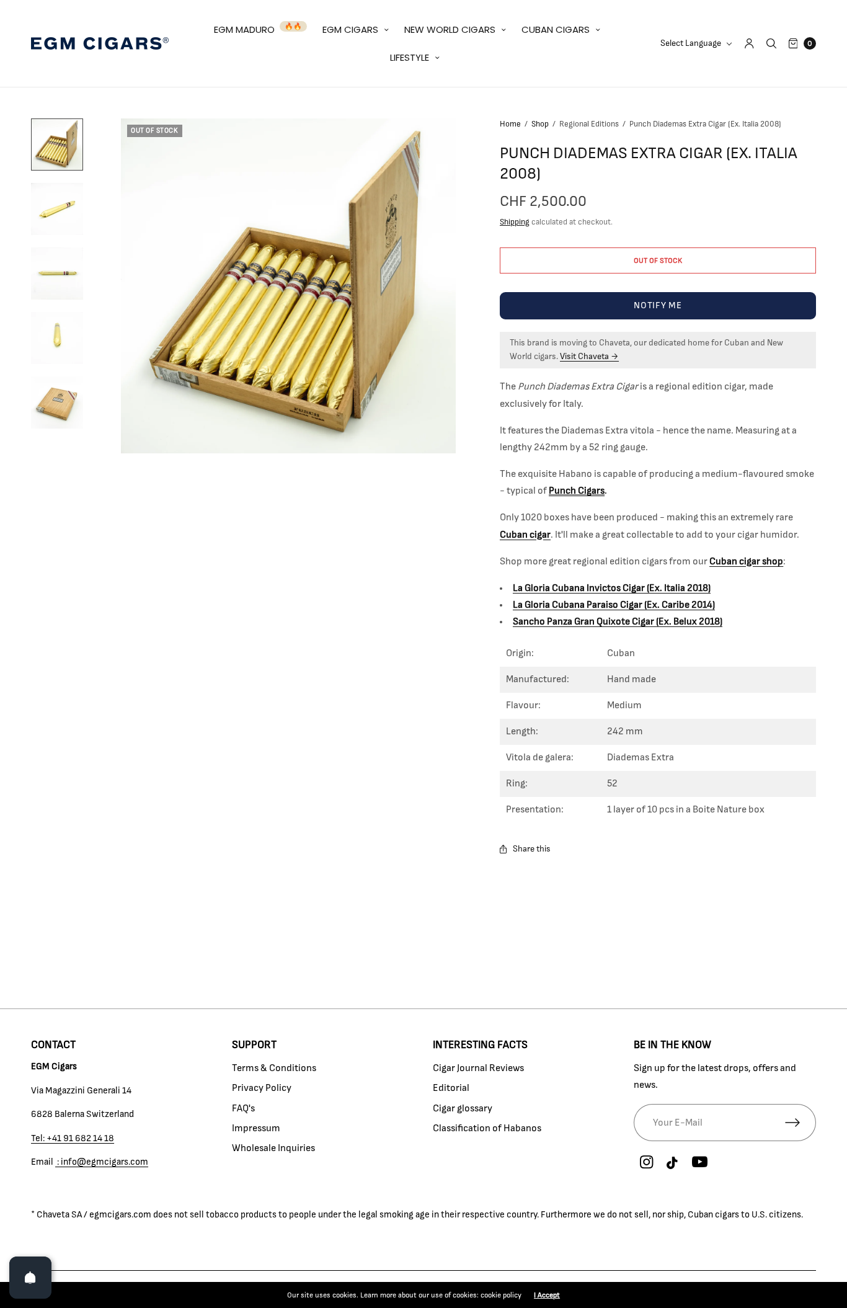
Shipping (515, 222)
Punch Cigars (577, 491)
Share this (532, 849)
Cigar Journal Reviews (478, 1068)
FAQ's (243, 1108)
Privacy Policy (261, 1088)
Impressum (256, 1128)
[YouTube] (699, 1162)
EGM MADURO (244, 29)
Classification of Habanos (487, 1128)
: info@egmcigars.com (101, 1162)
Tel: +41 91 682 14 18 (72, 1138)
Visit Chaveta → (589, 356)
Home (510, 124)
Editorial (451, 1088)
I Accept (547, 1295)
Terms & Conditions (274, 1068)
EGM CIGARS (350, 29)
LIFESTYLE (409, 57)
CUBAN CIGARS (555, 29)
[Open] (30, 1278)
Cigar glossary (462, 1108)
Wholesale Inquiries (273, 1148)
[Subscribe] (800, 1122)
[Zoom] (288, 285)
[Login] (749, 43)
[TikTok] (672, 1163)
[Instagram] (646, 1162)
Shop (540, 124)
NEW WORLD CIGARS (449, 29)
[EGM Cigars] (100, 43)
